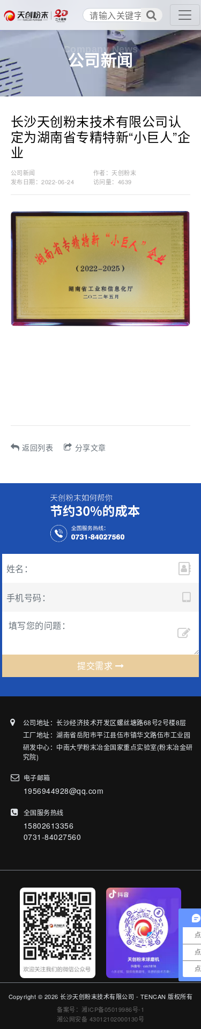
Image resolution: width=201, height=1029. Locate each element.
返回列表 (37, 447)
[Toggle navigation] (185, 15)
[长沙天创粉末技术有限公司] (38, 15)
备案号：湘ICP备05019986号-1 (100, 1009)
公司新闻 (23, 172)
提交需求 (96, 665)
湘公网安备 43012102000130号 (101, 1019)
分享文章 (90, 447)
